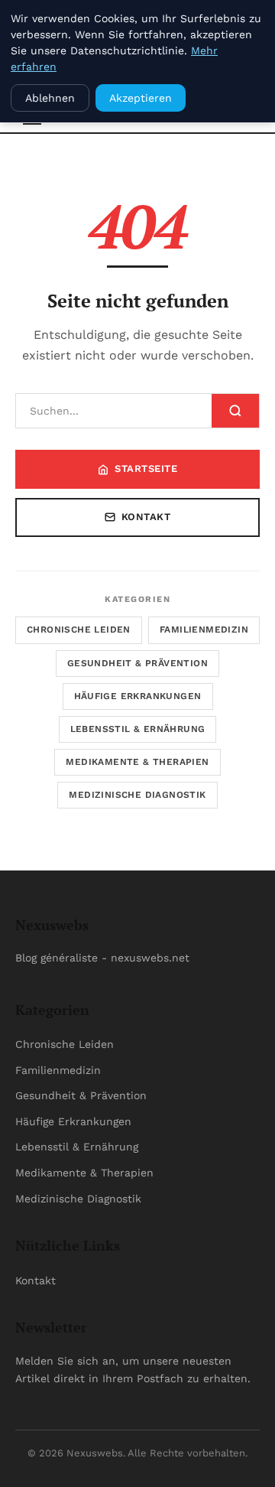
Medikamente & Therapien (137, 762)
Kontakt (146, 516)
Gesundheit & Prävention (137, 663)
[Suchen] (235, 411)
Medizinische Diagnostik (137, 794)
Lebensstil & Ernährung (137, 729)
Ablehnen (50, 98)
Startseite (146, 468)
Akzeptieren (140, 98)
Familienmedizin (204, 629)
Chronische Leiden (79, 629)
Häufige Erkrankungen (138, 696)
